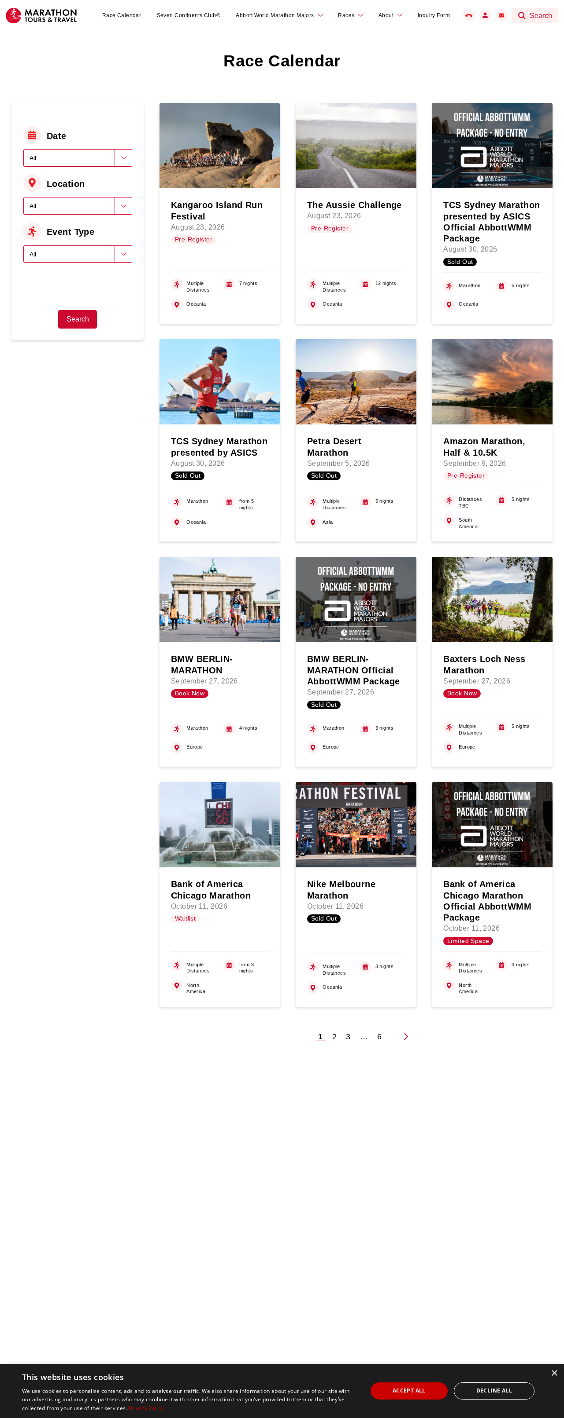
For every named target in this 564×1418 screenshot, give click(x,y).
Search (78, 319)
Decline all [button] (494, 1390)
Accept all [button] (409, 1390)
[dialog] (282, 1391)
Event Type (70, 232)
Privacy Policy (146, 1408)
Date (57, 136)
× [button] (554, 1373)
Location (66, 184)
